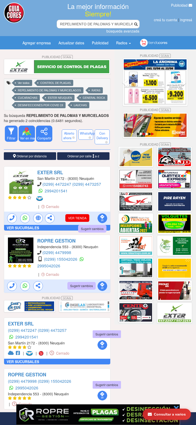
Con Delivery (102, 135)
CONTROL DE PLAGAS (55, 82)
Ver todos (24, 82)
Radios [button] (122, 42)
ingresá (186, 19)
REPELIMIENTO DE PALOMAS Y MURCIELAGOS (49, 90)
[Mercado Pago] (40, 198)
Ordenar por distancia (31, 156)
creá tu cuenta (165, 19)
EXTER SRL (50, 172)
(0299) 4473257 (86, 184)
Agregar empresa (36, 42)
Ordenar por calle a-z (83, 156)
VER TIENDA (77, 218)
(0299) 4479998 (56, 252)
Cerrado (52, 206)
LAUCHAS (80, 105)
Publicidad (180, 5)
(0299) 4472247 (57, 184)
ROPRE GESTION (56, 240)
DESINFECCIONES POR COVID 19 (40, 105)
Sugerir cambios (92, 228)
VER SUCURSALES (23, 227)
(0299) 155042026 (61, 259)
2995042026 (48, 266)
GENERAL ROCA (94, 97)
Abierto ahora (68, 135)
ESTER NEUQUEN (60, 97)
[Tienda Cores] (42, 353)
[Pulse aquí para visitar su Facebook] (19, 353)
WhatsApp (86, 133)
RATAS (96, 90)
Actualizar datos (71, 42)
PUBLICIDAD (56, 57)
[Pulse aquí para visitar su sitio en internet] (12, 353)
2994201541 (56, 191)
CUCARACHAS (27, 97)
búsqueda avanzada (122, 31)
